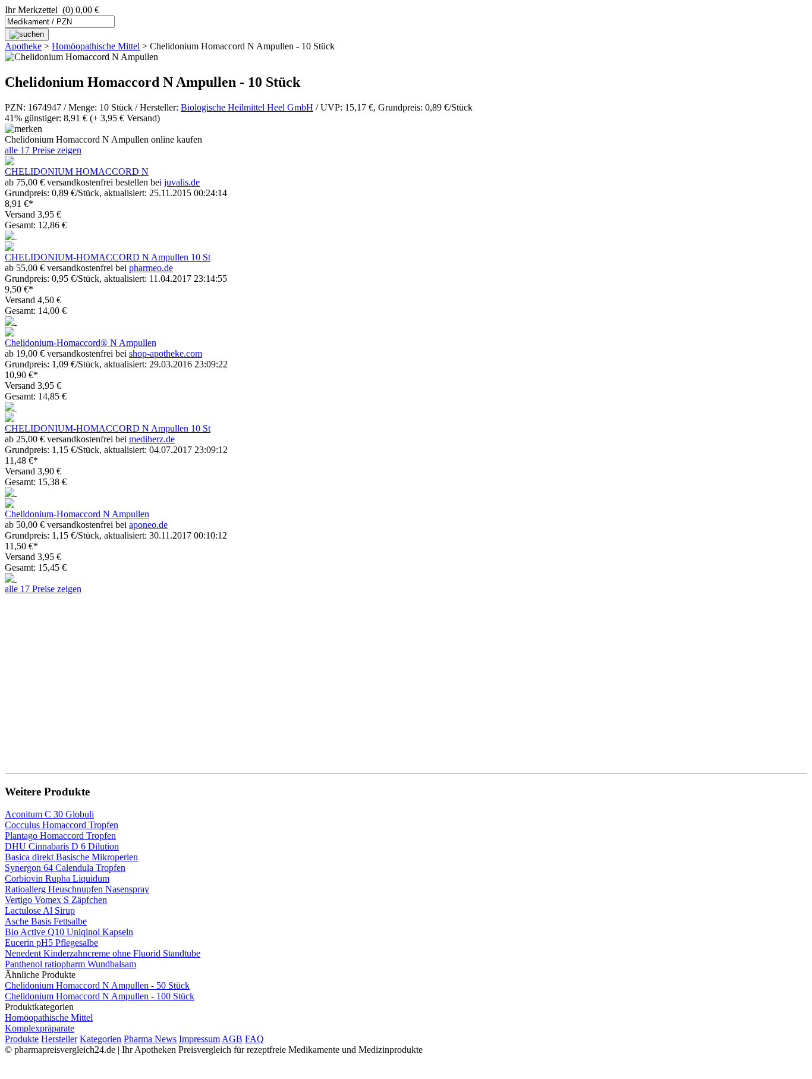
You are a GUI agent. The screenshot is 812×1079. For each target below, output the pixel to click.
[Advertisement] (361, 677)
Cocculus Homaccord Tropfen (61, 825)
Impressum (199, 1039)
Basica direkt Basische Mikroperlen (71, 857)
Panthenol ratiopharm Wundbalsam (70, 964)
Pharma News (150, 1039)
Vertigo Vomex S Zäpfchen (56, 900)
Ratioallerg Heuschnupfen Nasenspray (77, 889)
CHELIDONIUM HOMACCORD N (77, 171)
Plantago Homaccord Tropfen (60, 836)
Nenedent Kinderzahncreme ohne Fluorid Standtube (102, 953)
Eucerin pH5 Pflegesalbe (51, 943)
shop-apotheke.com (165, 353)
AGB (232, 1039)
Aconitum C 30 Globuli (49, 814)
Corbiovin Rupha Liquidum (57, 878)
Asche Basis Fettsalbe (46, 921)
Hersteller (59, 1039)
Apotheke (23, 46)
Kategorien (100, 1039)
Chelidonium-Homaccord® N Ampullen (80, 343)
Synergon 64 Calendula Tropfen (65, 868)
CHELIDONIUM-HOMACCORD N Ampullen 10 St (107, 257)
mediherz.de (152, 439)
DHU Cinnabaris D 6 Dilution (62, 846)
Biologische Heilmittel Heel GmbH (247, 107)
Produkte (22, 1039)
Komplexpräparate (39, 1028)
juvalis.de (182, 182)
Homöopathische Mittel (96, 46)
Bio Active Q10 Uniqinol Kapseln (69, 932)
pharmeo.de (151, 268)
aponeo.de (148, 525)
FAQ (254, 1039)
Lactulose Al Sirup (40, 910)
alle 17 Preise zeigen (43, 150)
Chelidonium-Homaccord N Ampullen (77, 514)
